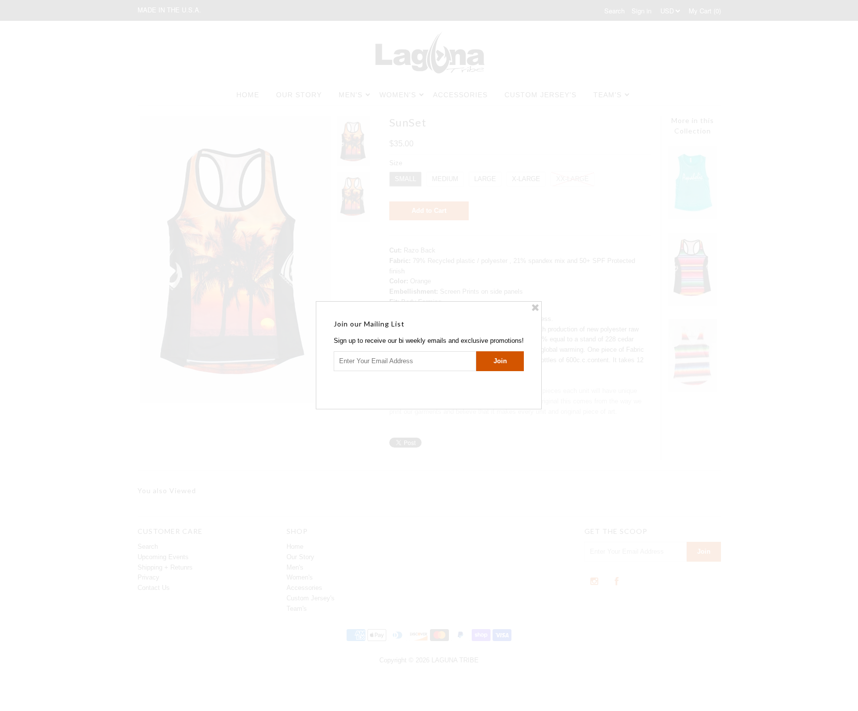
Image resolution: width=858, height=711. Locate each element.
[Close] (535, 308)
